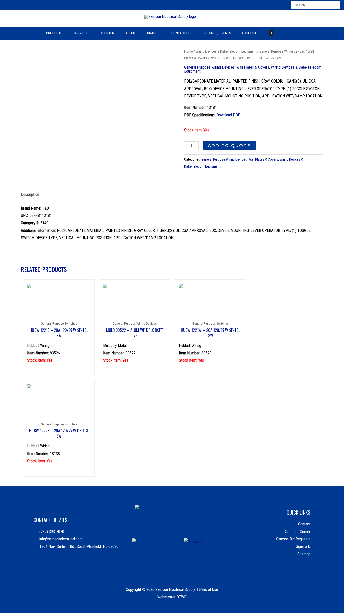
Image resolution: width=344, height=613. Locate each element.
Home (188, 51)
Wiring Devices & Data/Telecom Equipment (226, 51)
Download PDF (228, 115)
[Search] (337, 5)
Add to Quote (229, 145)
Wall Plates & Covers (252, 67)
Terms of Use (207, 589)
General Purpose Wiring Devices (282, 51)
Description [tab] (30, 194)
